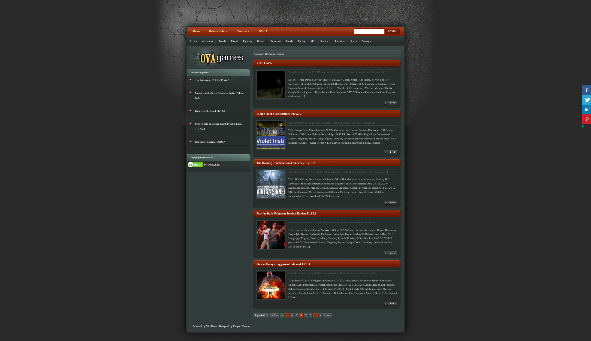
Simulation (339, 41)
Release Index (218, 31)
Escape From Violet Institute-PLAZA (278, 113)
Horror (261, 41)
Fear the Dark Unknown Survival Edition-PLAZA (286, 213)
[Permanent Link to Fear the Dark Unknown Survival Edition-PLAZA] (391, 253)
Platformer (275, 41)
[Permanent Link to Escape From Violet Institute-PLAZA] (391, 152)
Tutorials (243, 31)
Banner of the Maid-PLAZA (210, 110)
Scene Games (355, 72)
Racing (301, 41)
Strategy (366, 41)
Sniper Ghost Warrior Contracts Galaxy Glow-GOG (219, 95)
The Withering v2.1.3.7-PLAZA (212, 79)
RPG (313, 41)
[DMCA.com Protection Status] (204, 167)
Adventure (207, 41)
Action (193, 41)
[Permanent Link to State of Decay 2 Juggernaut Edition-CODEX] (391, 304)
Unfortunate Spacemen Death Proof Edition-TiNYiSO (219, 126)
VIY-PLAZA (264, 63)
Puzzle (289, 41)
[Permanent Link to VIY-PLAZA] (391, 103)
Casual (234, 41)
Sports (353, 41)
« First (274, 315)
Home (196, 31)
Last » (327, 315)
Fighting (247, 41)
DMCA (263, 31)
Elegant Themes (241, 326)
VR (370, 172)
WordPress (211, 326)
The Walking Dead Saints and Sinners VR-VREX (286, 163)
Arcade (222, 41)
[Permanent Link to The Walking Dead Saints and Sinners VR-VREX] (391, 203)
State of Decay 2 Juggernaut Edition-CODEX (283, 264)
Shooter (324, 41)
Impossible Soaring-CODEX (210, 141)
